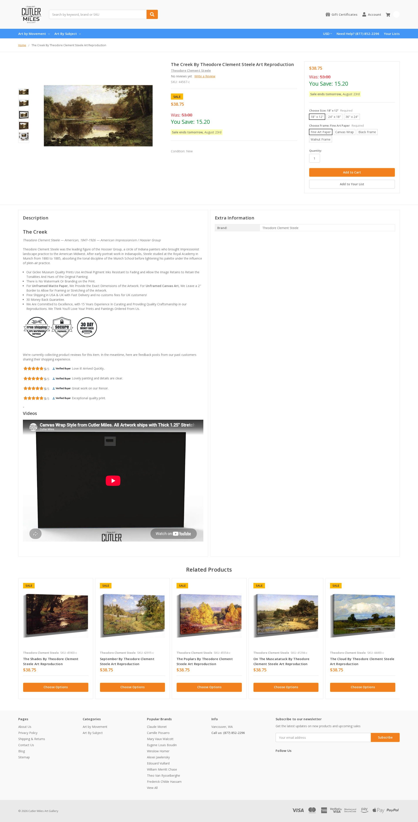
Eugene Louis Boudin (162, 745)
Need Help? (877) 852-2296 (358, 33)
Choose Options (56, 687)
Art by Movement (32, 33)
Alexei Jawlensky (158, 757)
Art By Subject (65, 33)
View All (152, 788)
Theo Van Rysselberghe (163, 775)
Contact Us (26, 745)
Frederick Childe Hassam (164, 782)
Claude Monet (157, 727)
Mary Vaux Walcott (160, 739)
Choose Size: (330, 110)
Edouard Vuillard (158, 763)
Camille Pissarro (158, 733)
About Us (24, 727)
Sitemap (24, 757)
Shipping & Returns (31, 739)
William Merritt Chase (162, 769)
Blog (21, 751)
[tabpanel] (55, 638)
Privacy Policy (27, 733)
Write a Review (204, 76)
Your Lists (392, 33)
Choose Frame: (336, 125)
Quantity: (315, 151)
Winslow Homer (158, 751)
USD (326, 33)
